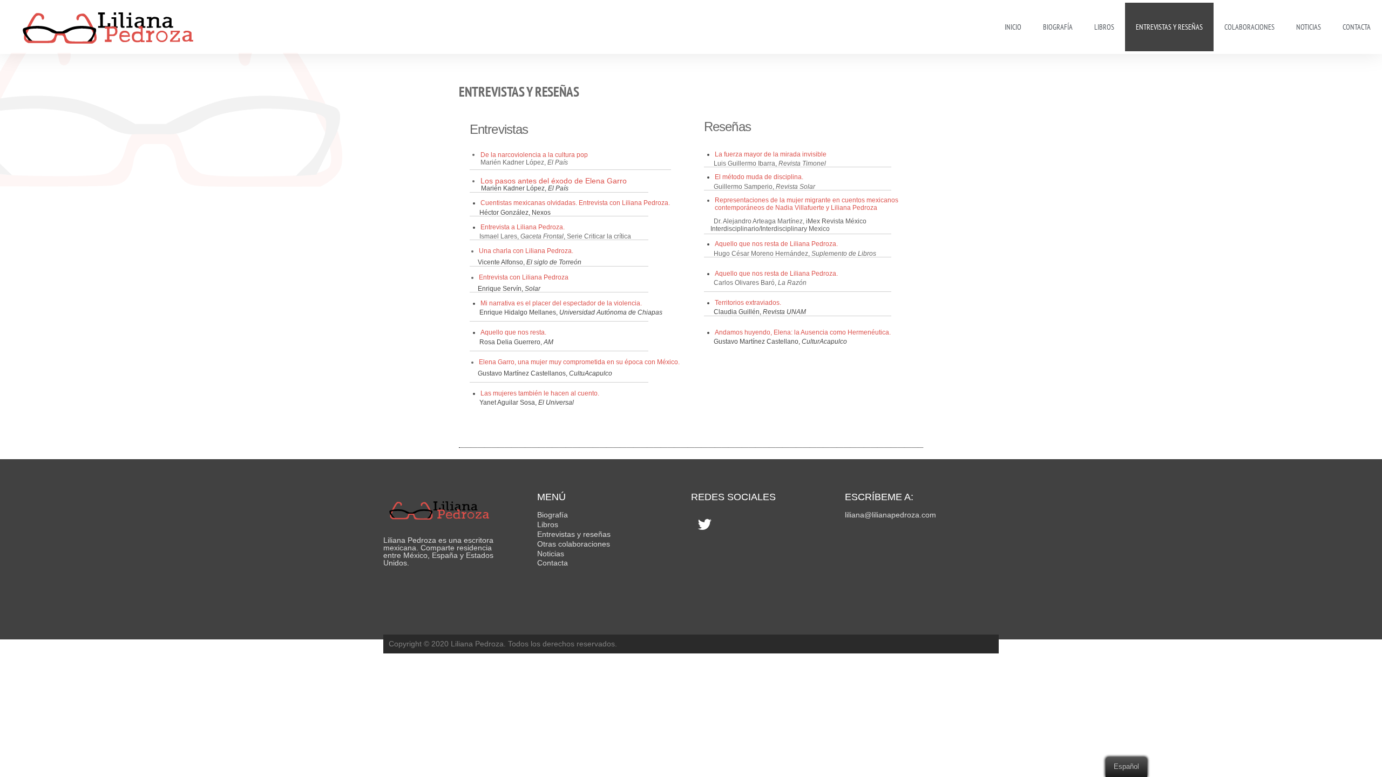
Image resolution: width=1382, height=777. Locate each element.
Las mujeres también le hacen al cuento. (539, 393)
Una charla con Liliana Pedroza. (526, 251)
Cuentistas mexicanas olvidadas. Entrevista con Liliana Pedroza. (575, 203)
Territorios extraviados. (749, 302)
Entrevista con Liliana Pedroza (523, 277)
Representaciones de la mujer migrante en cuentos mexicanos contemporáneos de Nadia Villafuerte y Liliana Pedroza (806, 204)
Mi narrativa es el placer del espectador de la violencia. (561, 303)
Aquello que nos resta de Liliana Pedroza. (776, 244)
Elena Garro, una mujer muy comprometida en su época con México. (579, 362)
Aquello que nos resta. (513, 332)
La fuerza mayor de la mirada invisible (771, 154)
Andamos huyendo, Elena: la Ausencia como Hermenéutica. (803, 332)
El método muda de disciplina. (759, 177)
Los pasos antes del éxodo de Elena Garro (553, 180)
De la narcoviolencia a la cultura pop (534, 155)
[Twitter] (704, 523)
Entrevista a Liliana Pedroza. (522, 227)
